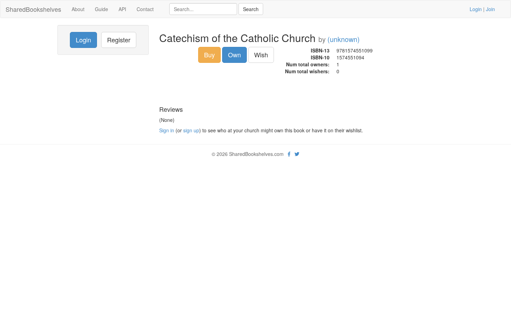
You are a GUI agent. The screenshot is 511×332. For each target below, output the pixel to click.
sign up (191, 130)
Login (476, 9)
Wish (261, 54)
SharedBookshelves (33, 9)
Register (118, 39)
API (122, 9)
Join (490, 9)
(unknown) (343, 39)
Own (234, 54)
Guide (101, 9)
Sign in (166, 130)
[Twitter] (296, 153)
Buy (209, 54)
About (78, 9)
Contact (145, 9)
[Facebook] (289, 153)
